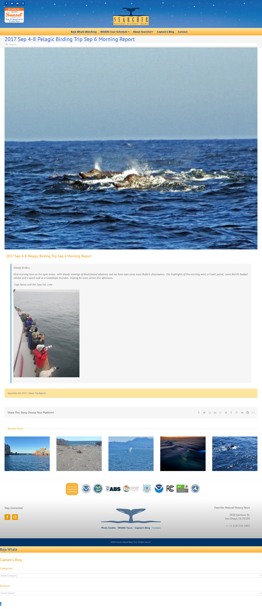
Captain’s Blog (142, 528)
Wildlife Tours (125, 528)
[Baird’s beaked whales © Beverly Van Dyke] (131, 148)
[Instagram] (15, 517)
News (31, 393)
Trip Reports (40, 393)
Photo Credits (108, 528)
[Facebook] (7, 517)
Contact (156, 528)
